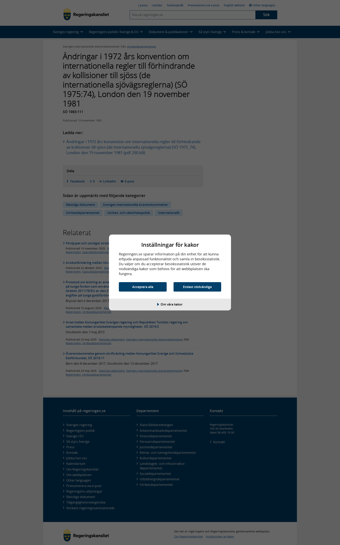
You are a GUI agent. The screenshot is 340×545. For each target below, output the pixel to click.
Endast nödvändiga (197, 287)
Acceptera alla (142, 287)
